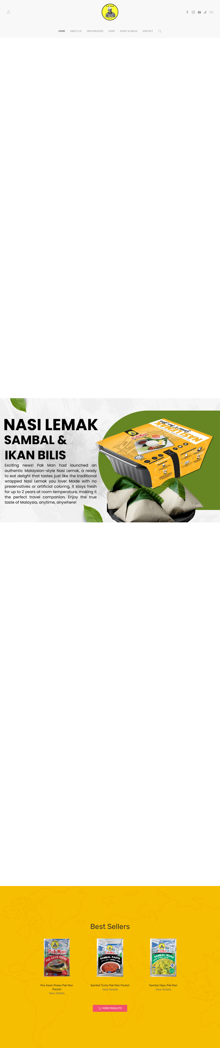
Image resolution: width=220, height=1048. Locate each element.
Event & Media (128, 31)
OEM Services (95, 31)
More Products (112, 1008)
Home (61, 31)
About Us (76, 31)
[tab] (102, 516)
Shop (111, 31)
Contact (147, 31)
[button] (160, 31)
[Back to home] (110, 12)
